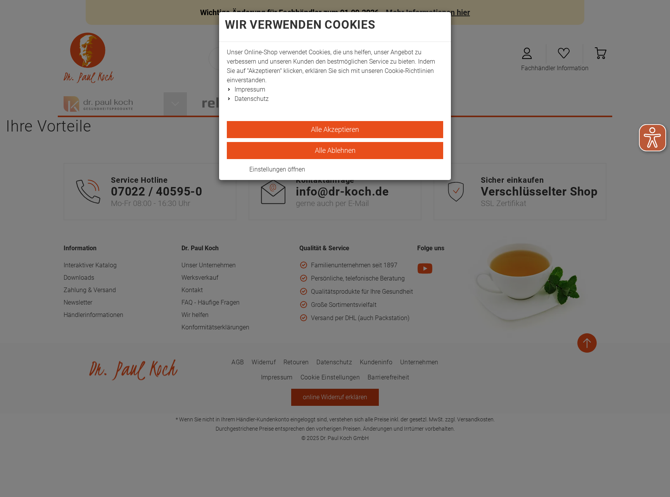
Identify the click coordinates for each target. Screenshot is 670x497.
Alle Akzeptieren (335, 129)
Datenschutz (252, 98)
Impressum (250, 89)
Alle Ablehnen (335, 150)
